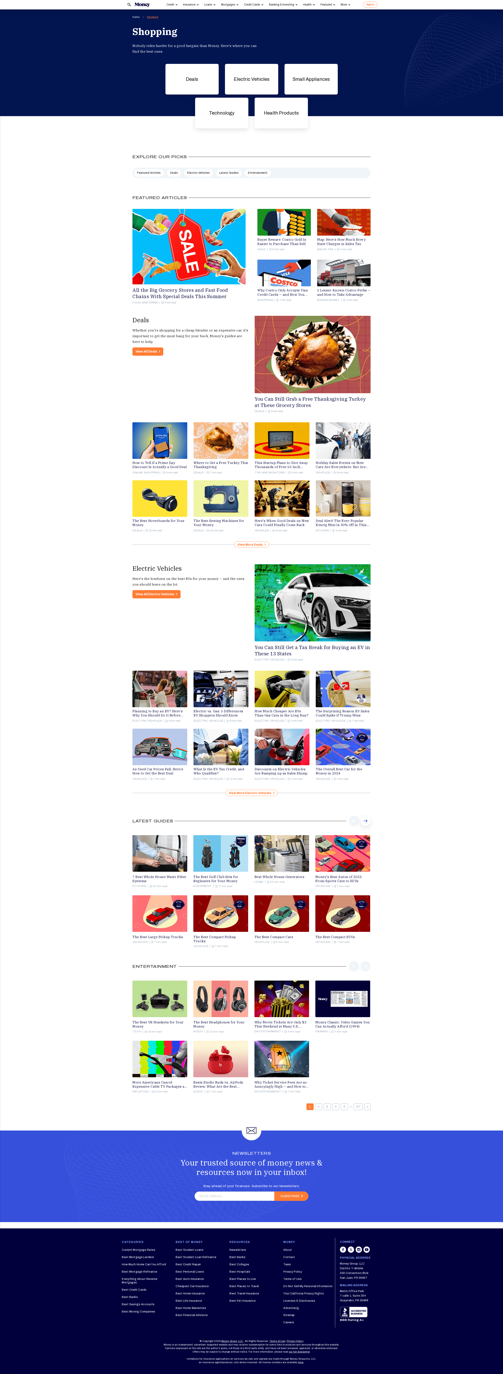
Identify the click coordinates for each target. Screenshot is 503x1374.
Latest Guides (229, 172)
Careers (288, 1322)
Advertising (291, 1308)
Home (136, 17)
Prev (354, 971)
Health (307, 4)
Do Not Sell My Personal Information (308, 1286)
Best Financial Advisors (192, 1315)
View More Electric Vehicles (250, 793)
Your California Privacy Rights (303, 1293)
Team (287, 1264)
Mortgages (228, 4)
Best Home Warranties (191, 1308)
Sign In (370, 4)
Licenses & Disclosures (299, 1300)
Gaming (321, 1031)
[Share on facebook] (343, 1249)
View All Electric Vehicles (155, 594)
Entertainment (258, 172)
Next (365, 971)
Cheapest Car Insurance (192, 1286)
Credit (170, 4)
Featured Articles (149, 172)
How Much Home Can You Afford (144, 1264)
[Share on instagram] (359, 1249)
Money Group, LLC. (232, 1341)
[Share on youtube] (366, 1249)
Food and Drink (145, 302)
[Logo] (142, 4)
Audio (198, 1031)
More (344, 4)
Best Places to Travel (244, 1286)
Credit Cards (252, 4)
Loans (208, 4)
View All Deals (146, 351)
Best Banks (130, 1297)
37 (358, 1106)
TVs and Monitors (270, 472)
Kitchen (322, 530)
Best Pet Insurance (242, 1300)
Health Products (281, 113)
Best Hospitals (239, 1271)
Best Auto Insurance (190, 1279)
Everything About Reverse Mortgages (139, 1281)
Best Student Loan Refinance (196, 1257)
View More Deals (250, 544)
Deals (192, 79)
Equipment (202, 886)
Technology (221, 113)
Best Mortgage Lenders (138, 1257)
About (287, 1249)
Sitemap (289, 1315)
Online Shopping (146, 472)
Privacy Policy (292, 1271)
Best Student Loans (189, 1249)
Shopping (152, 17)
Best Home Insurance (190, 1293)
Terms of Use (292, 1279)
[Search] (129, 4)
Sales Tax (325, 249)
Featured (326, 4)
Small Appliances (311, 79)
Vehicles (323, 472)
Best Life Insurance (189, 1300)
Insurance (189, 4)
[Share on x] (351, 1249)
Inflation (140, 1091)
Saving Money (328, 300)
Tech (136, 1031)
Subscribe (290, 1196)
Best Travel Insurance (244, 1293)
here (301, 1362)
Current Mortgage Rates (138, 1249)
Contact (289, 1257)
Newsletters (237, 1249)
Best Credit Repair (188, 1264)
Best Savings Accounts (138, 1304)
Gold (261, 249)
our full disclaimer (299, 1351)
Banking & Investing (281, 4)
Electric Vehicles (251, 79)
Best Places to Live (242, 1279)
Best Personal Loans (190, 1271)
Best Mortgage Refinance (139, 1271)
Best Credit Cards (134, 1289)
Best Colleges (239, 1264)
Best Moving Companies (138, 1311)
